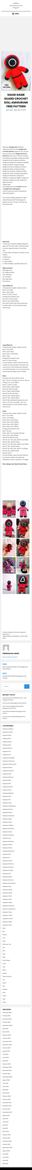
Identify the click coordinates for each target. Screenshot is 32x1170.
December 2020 (7, 1141)
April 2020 (5, 1163)
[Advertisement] (16, 33)
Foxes (4, 963)
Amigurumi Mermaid (8, 841)
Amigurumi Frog (7, 803)
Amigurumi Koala (7, 832)
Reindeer (5, 989)
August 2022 (6, 1080)
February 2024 (7, 1035)
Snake (4, 995)
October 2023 (6, 1048)
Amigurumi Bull (7, 745)
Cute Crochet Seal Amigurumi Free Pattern (14, 703)
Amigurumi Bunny (7, 748)
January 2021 (6, 1138)
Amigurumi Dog (7, 780)
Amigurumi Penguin (8, 870)
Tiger (4, 999)
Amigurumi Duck (7, 790)
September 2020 (7, 1147)
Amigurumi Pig (6, 873)
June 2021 (5, 1122)
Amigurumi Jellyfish (8, 825)
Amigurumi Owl (7, 854)
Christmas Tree (7, 944)
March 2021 (6, 1131)
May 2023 (5, 1061)
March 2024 (6, 1032)
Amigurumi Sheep (7, 889)
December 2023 (7, 1041)
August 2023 (6, 1051)
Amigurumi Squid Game (9, 909)
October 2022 (6, 1073)
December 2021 (7, 1102)
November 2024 (7, 1019)
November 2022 (7, 1070)
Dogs (4, 954)
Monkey (5, 973)
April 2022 (5, 1089)
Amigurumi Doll (7, 783)
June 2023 (6, 1057)
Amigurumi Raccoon (8, 880)
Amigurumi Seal (7, 886)
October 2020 (6, 1144)
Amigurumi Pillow (7, 877)
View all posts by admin (10, 657)
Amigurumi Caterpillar (9, 758)
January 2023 (6, 1064)
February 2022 (7, 1096)
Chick (4, 941)
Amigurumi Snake (7, 902)
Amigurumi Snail (7, 899)
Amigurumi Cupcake (8, 770)
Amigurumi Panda (7, 860)
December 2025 (7, 1012)
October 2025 (6, 1016)
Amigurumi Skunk (7, 893)
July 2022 (5, 1083)
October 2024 (6, 1022)
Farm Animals (6, 960)
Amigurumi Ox (6, 857)
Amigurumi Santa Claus (9, 883)
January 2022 (6, 1099)
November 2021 (7, 1106)
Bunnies (5, 934)
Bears (4, 928)
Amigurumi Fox (7, 799)
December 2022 (7, 1067)
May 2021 (5, 1125)
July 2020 (5, 1154)
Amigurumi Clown (7, 767)
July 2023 (5, 1054)
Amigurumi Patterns (13, 632)
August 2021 (6, 1115)
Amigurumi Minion (7, 844)
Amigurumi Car (7, 751)
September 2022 (7, 1077)
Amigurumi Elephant (8, 793)
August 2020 (6, 1151)
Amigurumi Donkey (8, 787)
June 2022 (6, 1086)
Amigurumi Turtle (7, 915)
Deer (4, 951)
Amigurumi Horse (7, 822)
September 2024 (7, 1025)
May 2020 (5, 1160)
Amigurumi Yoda (7, 925)
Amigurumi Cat (7, 754)
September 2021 (7, 1112)
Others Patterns (7, 976)
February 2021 (7, 1135)
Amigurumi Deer (7, 774)
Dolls (4, 957)
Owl (4, 979)
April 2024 (5, 1028)
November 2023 (7, 1044)
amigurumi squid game (13, 636)
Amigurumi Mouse (7, 848)
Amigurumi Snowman (8, 906)
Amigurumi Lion (7, 838)
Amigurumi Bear (7, 735)
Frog (4, 967)
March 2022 (6, 1093)
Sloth (4, 992)
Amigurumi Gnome (8, 809)
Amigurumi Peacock (8, 867)
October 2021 (6, 1109)
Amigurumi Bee (7, 738)
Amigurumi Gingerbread (9, 806)
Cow (4, 947)
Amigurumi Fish (7, 796)
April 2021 (5, 1128)
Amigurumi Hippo (7, 819)
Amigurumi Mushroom (9, 851)
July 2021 (5, 1118)
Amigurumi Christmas (9, 761)
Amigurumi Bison (7, 742)
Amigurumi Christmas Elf (9, 764)
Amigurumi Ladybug (8, 835)
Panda (4, 983)
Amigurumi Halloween (8, 816)
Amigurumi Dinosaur (8, 777)
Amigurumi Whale (7, 922)
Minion (4, 970)
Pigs (4, 986)
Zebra (4, 1002)
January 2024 (6, 1038)
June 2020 (6, 1157)
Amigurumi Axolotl (8, 732)
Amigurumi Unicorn (8, 918)
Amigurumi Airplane (8, 729)
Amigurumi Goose (7, 812)
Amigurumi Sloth (7, 896)
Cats (4, 938)
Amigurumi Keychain (8, 828)
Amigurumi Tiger (7, 912)
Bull (4, 931)
